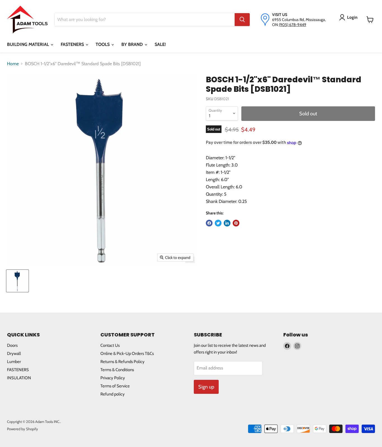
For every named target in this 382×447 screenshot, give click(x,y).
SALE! (160, 44)
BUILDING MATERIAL (28, 44)
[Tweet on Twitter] (218, 223)
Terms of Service (115, 386)
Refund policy (112, 394)
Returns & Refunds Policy (122, 361)
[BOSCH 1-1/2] (17, 281)
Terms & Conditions (117, 369)
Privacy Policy (112, 377)
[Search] (242, 19)
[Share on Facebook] (209, 223)
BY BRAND (132, 44)
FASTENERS (73, 44)
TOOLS (103, 44)
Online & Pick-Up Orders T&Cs (127, 353)
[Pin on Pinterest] (236, 223)
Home (13, 63)
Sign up (206, 387)
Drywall (14, 353)
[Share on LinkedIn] (227, 223)
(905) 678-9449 (292, 24)
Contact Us (110, 345)
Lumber (14, 361)
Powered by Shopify (22, 429)
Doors (12, 345)
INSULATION (19, 377)
